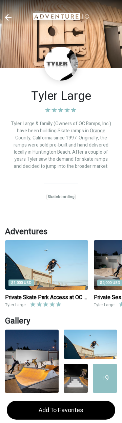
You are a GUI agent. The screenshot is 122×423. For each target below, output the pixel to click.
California (43, 137)
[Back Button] (8, 17)
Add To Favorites (61, 410)
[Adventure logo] (61, 17)
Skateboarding (61, 197)
